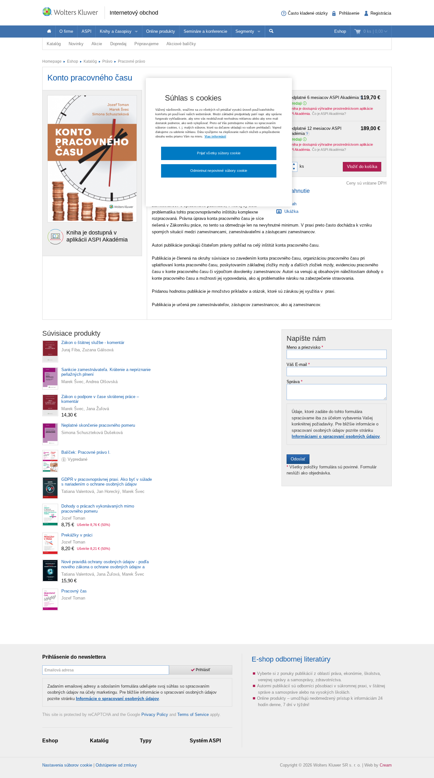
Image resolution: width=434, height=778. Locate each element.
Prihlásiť (202, 670)
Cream (386, 765)
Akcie (97, 43)
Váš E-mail (298, 364)
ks (302, 166)
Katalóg (54, 43)
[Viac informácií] (308, 133)
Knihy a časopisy (116, 31)
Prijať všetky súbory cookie (219, 153)
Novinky (76, 43)
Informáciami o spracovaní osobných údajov (336, 436)
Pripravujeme (146, 43)
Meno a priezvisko (305, 347)
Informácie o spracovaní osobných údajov (117, 698)
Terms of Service (193, 714)
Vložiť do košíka (362, 166)
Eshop (340, 31)
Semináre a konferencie (205, 31)
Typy (146, 740)
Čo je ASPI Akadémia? (329, 114)
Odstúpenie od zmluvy (116, 765)
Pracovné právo (131, 61)
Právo (107, 61)
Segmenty (244, 31)
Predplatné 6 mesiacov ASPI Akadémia (333, 97)
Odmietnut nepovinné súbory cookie (218, 170)
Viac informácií (215, 136)
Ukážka (290, 211)
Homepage (52, 61)
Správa (294, 382)
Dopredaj (118, 43)
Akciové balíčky (181, 43)
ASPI (87, 31)
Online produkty (160, 31)
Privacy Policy (154, 714)
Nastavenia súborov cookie (67, 765)
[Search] (271, 31)
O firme (66, 31)
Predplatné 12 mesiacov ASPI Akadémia (333, 131)
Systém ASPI (205, 740)
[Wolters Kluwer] (73, 12)
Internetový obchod (134, 13)
